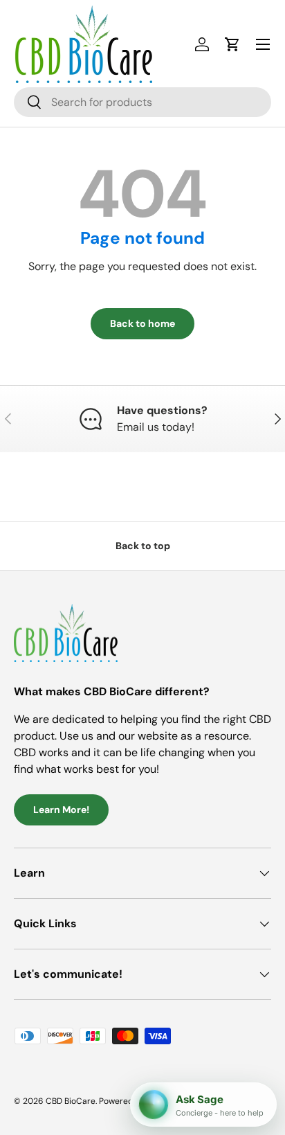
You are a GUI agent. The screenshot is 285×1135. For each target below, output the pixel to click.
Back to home (142, 323)
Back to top (143, 545)
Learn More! (61, 809)
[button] (232, 44)
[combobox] (142, 102)
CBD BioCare (70, 1101)
